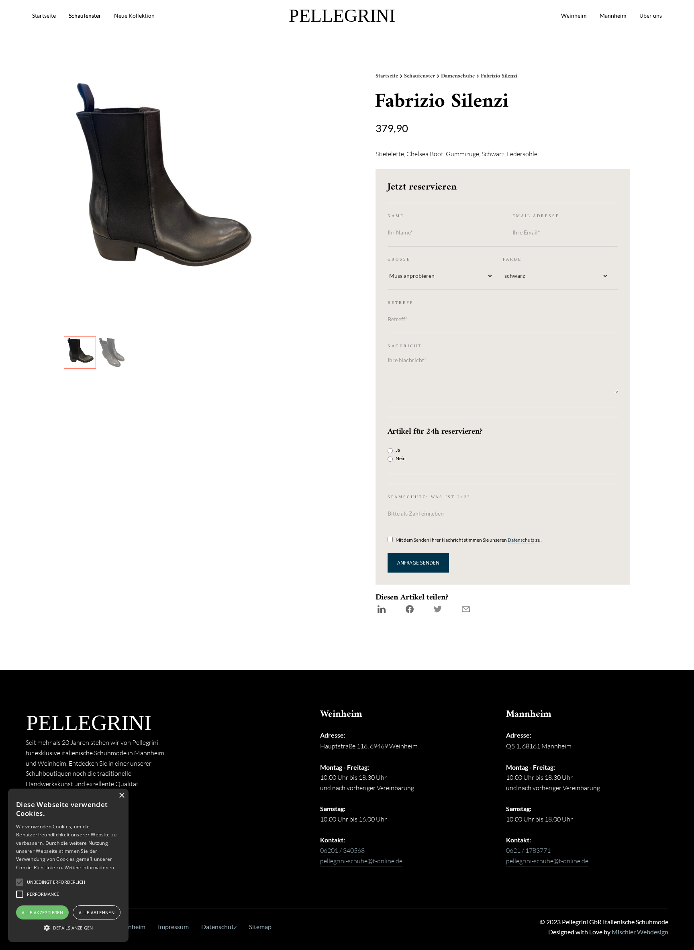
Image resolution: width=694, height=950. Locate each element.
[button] (56, 882)
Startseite (44, 15)
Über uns (650, 15)
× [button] (121, 796)
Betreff (401, 302)
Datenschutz (521, 540)
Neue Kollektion (134, 15)
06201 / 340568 (342, 850)
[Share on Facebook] (410, 609)
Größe (399, 259)
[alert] (68, 865)
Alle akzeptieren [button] (42, 912)
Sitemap (260, 926)
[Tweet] (438, 609)
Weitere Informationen (89, 867)
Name (396, 216)
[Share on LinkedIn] (382, 609)
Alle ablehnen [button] (96, 912)
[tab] (80, 352)
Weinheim (574, 15)
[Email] (466, 609)
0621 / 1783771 (528, 850)
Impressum (173, 926)
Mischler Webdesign (640, 932)
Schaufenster (85, 15)
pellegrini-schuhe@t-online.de (361, 861)
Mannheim (613, 15)
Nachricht (405, 346)
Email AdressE (535, 216)
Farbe (512, 259)
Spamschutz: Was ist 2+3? (429, 497)
